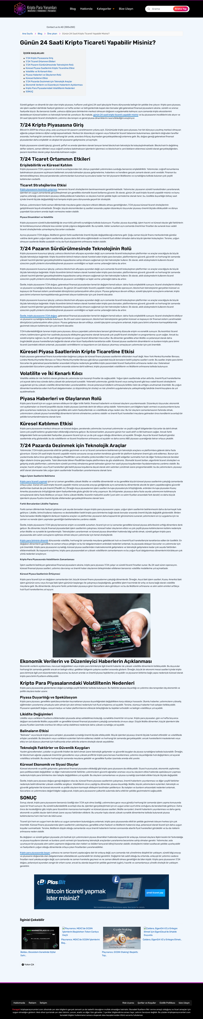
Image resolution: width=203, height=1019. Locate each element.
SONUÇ (29, 91)
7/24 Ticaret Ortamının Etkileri (40, 61)
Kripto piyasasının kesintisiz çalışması (38, 189)
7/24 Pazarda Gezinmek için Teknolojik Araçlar (49, 81)
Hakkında (86, 8)
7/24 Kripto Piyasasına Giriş (39, 58)
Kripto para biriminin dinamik (34, 540)
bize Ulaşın (184, 1003)
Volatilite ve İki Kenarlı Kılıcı (39, 71)
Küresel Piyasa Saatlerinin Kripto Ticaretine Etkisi (50, 68)
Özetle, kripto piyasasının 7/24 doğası (38, 315)
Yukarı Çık (29, 964)
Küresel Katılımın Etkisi (37, 78)
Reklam (32, 1003)
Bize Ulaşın (126, 8)
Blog (73, 8)
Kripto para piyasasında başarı (35, 852)
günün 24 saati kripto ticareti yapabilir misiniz (115, 114)
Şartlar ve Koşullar (147, 1003)
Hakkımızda (19, 1003)
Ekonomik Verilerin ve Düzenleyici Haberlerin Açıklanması (54, 84)
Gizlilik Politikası (167, 1003)
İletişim (43, 1003)
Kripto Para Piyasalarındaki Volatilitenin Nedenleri (50, 88)
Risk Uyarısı (128, 1003)
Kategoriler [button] (104, 8)
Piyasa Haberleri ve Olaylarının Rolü (43, 74)
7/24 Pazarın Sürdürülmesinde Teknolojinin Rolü (49, 64)
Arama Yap (181, 8)
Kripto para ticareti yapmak (33, 481)
